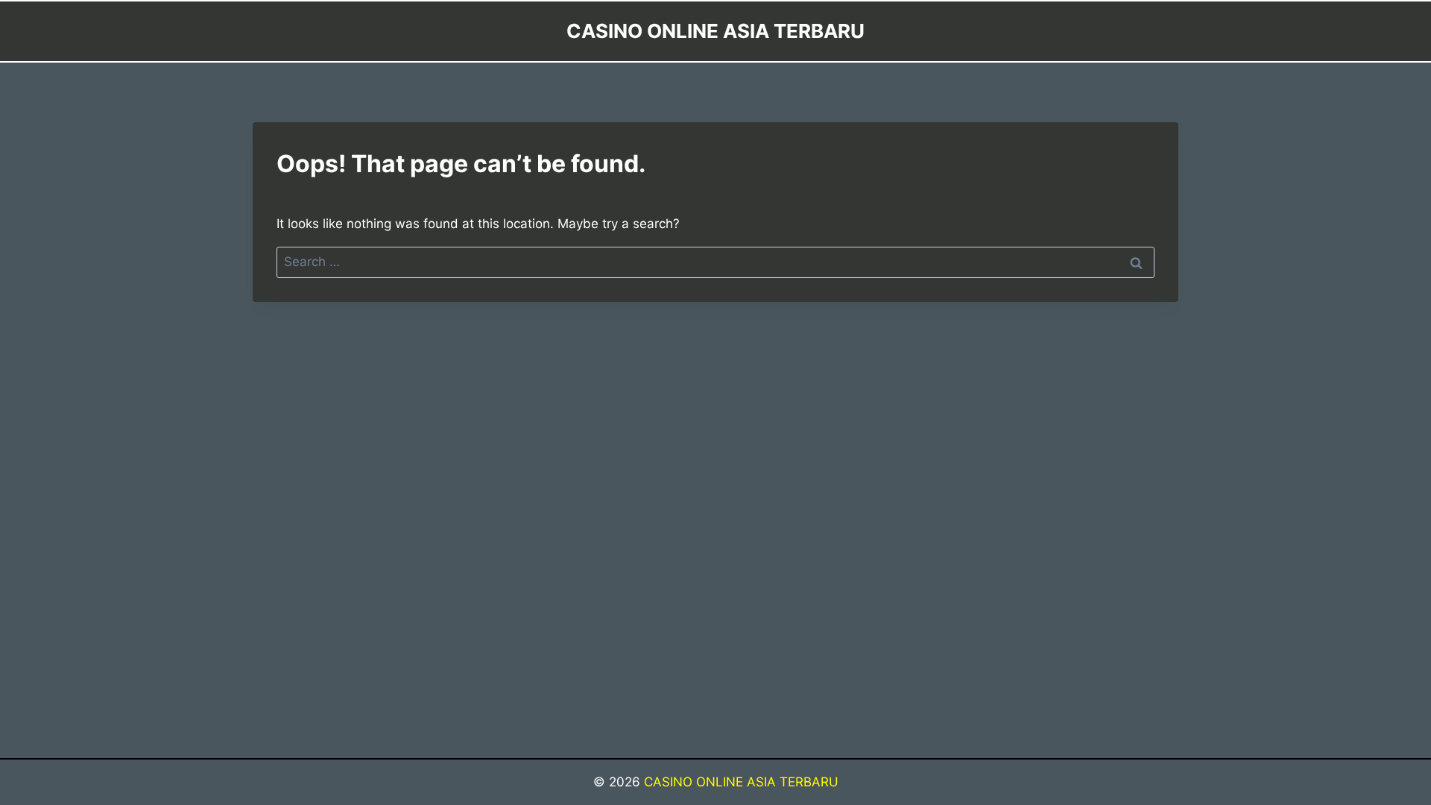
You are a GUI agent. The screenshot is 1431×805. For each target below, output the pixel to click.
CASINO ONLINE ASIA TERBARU (741, 781)
